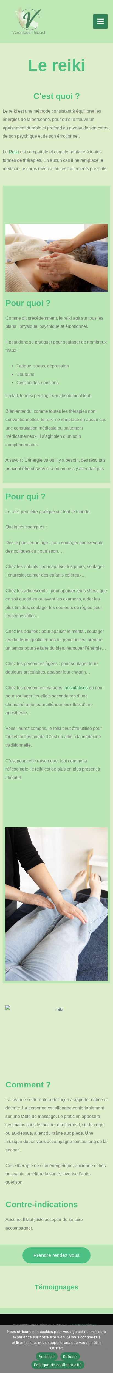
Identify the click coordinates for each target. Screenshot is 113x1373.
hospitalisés (76, 687)
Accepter (47, 1356)
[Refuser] (106, 1349)
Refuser (70, 1356)
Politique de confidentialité (58, 1365)
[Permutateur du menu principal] (100, 21)
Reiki (14, 151)
